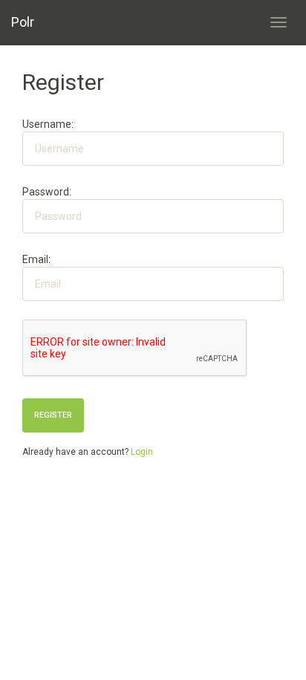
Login (142, 452)
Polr (22, 22)
